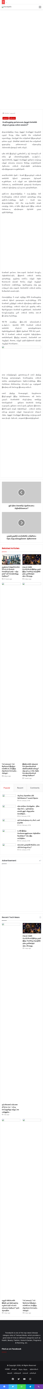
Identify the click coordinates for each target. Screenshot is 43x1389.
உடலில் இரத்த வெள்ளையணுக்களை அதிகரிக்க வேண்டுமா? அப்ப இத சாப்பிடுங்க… (28, 834)
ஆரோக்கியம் (34, 1369)
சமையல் (25, 1373)
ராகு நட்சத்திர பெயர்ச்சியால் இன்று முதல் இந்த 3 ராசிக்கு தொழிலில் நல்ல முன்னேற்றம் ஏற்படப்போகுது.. (31, 571)
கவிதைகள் (17, 1373)
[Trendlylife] (6, 7)
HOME (7, 1369)
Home (6, 113)
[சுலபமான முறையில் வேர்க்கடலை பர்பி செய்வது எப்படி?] (9, 848)
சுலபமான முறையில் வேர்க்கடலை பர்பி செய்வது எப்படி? (28, 846)
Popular (7, 788)
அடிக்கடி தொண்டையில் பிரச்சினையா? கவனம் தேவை (27, 796)
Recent (20, 788)
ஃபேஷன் (14, 1369)
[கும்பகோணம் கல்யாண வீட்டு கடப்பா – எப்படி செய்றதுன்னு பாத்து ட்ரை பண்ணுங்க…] (11, 1012)
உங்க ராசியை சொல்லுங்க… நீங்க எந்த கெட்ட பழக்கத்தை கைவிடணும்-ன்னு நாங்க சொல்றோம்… (28, 810)
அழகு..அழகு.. (23, 1369)
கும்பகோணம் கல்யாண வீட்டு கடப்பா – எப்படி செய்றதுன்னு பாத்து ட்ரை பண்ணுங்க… (10, 1108)
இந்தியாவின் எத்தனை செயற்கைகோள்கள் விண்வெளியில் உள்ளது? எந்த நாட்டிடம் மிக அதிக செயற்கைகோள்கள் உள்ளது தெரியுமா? (30, 770)
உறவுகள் (12, 113)
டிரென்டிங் (33, 1373)
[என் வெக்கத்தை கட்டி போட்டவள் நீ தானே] (9, 823)
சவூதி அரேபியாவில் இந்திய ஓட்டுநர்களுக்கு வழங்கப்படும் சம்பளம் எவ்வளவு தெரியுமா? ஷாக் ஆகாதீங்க (10, 1305)
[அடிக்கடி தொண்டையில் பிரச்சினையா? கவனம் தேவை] (9, 798)
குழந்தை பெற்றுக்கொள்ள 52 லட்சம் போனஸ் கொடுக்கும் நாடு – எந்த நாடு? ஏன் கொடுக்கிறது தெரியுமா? (11, 571)
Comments (34, 788)
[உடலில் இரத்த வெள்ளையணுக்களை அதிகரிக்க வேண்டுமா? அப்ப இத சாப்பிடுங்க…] (9, 834)
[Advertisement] (21, 33)
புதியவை (12, 118)
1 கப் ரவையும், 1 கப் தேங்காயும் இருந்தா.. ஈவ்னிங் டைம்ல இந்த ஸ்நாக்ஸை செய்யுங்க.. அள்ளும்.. (9, 768)
